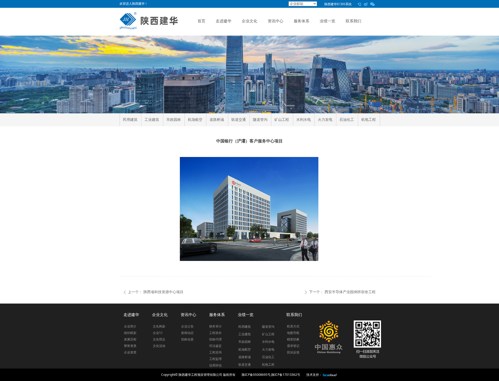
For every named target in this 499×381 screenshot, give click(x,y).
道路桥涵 (216, 120)
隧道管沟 (260, 120)
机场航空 (195, 120)
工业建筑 (152, 120)
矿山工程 (281, 120)
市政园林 (173, 120)
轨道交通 (238, 120)
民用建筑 (130, 120)
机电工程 (368, 120)
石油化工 (346, 120)
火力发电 (325, 120)
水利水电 (303, 120)
